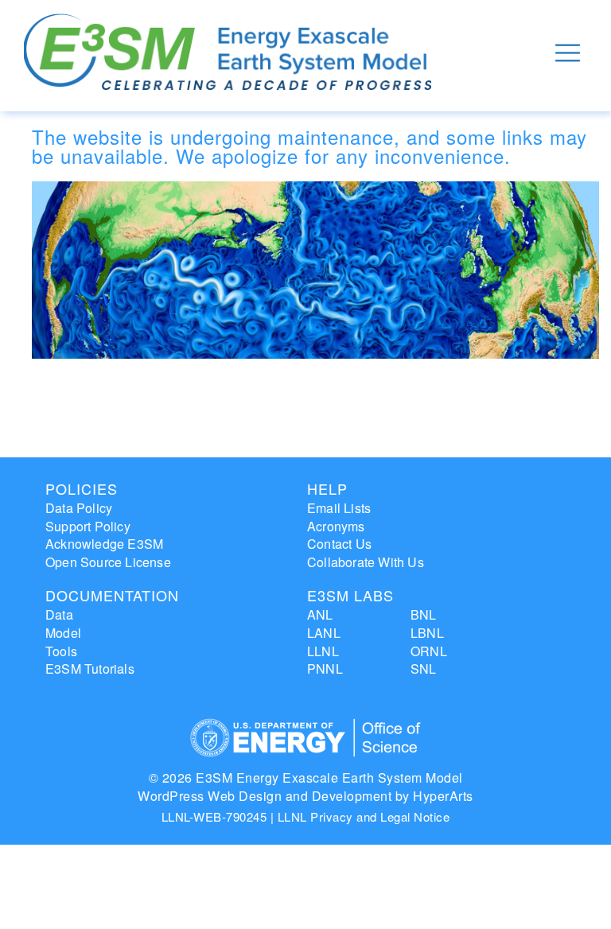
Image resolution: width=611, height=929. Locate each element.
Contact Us (339, 543)
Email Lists (339, 508)
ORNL (429, 651)
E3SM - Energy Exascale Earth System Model (227, 53)
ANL (320, 614)
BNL (424, 614)
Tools (61, 651)
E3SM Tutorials (89, 668)
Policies (81, 488)
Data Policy (78, 508)
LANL (324, 633)
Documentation (112, 595)
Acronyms (336, 526)
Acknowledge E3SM (104, 543)
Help (327, 488)
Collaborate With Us (365, 562)
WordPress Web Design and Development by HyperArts (305, 796)
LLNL (323, 651)
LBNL (427, 633)
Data (59, 614)
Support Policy (87, 526)
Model (63, 633)
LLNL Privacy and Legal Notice (364, 816)
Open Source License (108, 562)
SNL (424, 668)
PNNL (325, 668)
